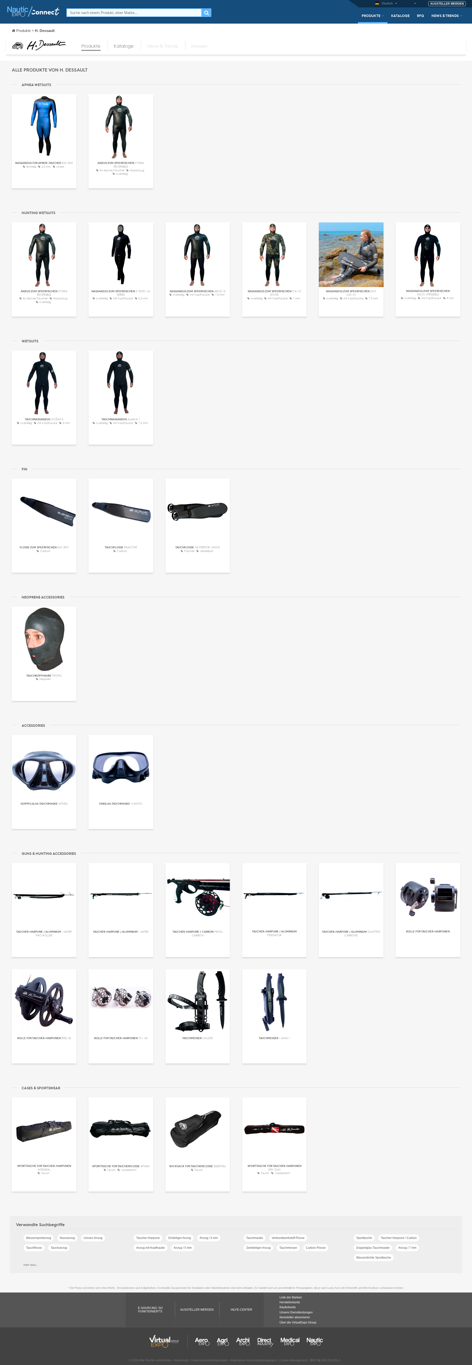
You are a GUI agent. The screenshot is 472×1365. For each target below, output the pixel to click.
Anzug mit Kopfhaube (150, 1247)
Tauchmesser (288, 1247)
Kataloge (400, 15)
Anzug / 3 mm (209, 1238)
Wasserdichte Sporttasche (373, 1257)
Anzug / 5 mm (183, 1247)
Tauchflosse (34, 1247)
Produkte (371, 15)
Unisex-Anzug (93, 1238)
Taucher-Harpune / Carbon (399, 1238)
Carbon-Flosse (316, 1247)
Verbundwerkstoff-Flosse (288, 1238)
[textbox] (134, 12)
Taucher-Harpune (148, 1238)
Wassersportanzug (38, 1238)
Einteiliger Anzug (179, 1238)
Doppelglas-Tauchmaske (373, 1247)
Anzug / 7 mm (407, 1247)
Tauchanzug (59, 1247)
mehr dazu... (30, 1264)
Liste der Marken (291, 1297)
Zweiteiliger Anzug (258, 1247)
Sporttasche (364, 1238)
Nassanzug (67, 1238)
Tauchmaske (254, 1238)
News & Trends (445, 15)
